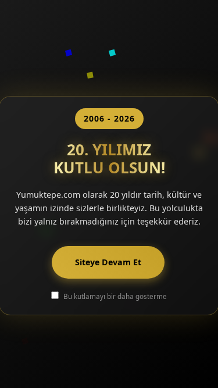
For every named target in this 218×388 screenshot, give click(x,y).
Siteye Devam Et (108, 262)
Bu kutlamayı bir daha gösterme (115, 296)
